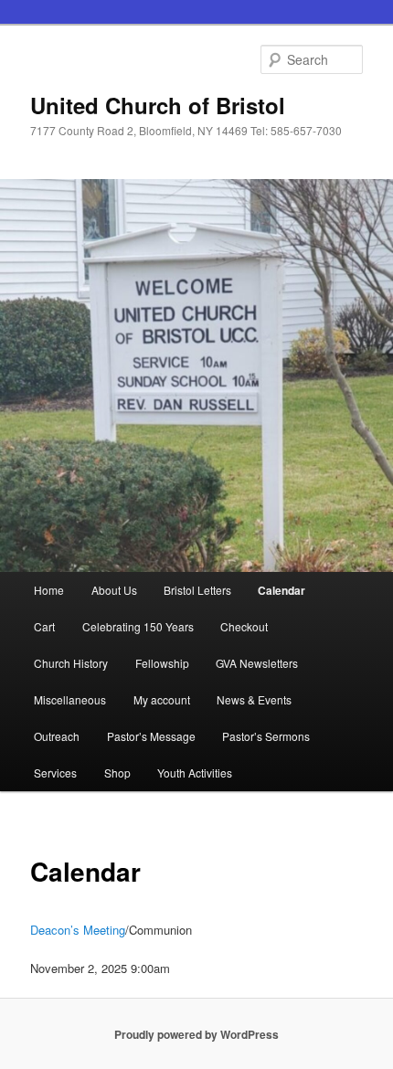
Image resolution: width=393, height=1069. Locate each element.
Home (49, 590)
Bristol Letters (197, 590)
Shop (117, 772)
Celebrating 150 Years (138, 626)
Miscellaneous (70, 699)
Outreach (57, 736)
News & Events (254, 699)
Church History (71, 663)
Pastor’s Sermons (266, 736)
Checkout (244, 626)
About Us (114, 590)
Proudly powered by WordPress (196, 1034)
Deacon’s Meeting (77, 929)
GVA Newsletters (257, 663)
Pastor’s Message (151, 736)
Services (55, 772)
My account (161, 699)
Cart (44, 626)
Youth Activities (194, 772)
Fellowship (162, 663)
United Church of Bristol (157, 105)
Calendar (281, 590)
